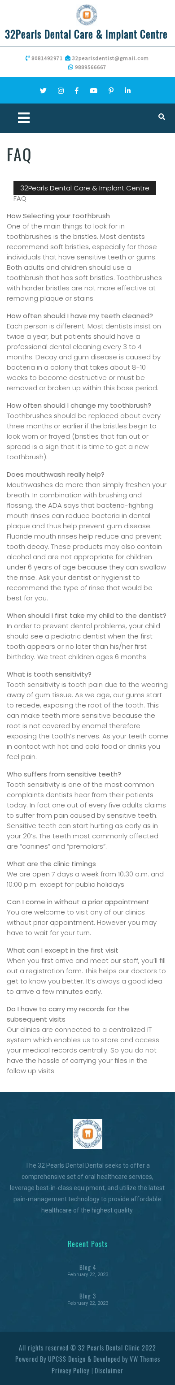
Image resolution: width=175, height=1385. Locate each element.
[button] (47, 118)
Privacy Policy (70, 1370)
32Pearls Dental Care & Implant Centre (86, 34)
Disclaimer (109, 1370)
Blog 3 (87, 1295)
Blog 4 (87, 1267)
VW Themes (144, 1358)
